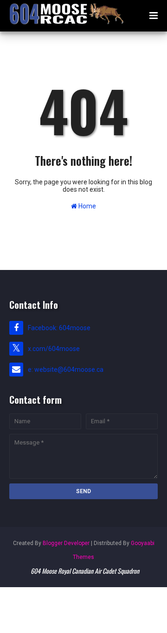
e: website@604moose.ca (65, 369)
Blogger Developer (66, 543)
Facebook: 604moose (59, 328)
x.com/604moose (54, 348)
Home (86, 206)
